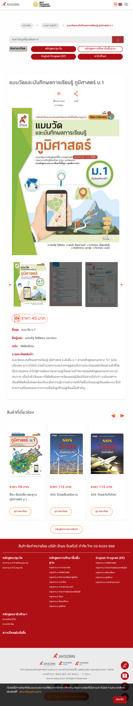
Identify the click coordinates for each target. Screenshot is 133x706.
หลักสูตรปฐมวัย (12, 558)
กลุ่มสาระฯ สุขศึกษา (57, 606)
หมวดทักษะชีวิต (9, 619)
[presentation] (113, 416)
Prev (10, 284)
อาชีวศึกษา (100, 56)
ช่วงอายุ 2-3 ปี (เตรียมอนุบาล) (15, 563)
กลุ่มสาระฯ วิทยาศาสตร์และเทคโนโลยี (64, 592)
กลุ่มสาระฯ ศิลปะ (56, 597)
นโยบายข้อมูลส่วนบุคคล (30, 692)
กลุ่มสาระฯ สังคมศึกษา (58, 602)
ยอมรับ (120, 700)
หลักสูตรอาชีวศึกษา (15, 615)
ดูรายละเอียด (20, 512)
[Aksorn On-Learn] (125, 676)
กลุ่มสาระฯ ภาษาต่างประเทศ (61, 587)
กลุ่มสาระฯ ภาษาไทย (57, 582)
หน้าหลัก (27, 26)
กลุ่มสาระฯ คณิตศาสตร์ (59, 573)
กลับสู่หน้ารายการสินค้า (66, 530)
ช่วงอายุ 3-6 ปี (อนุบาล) (13, 568)
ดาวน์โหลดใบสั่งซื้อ (14, 633)
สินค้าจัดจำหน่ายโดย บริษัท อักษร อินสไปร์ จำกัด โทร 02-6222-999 (67, 546)
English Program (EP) (53, 56)
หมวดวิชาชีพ (8, 624)
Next (122, 284)
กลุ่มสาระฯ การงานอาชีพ (59, 568)
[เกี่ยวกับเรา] (125, 665)
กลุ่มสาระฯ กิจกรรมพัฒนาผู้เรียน (63, 577)
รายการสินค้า (50, 26)
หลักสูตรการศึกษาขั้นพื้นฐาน (100, 49)
